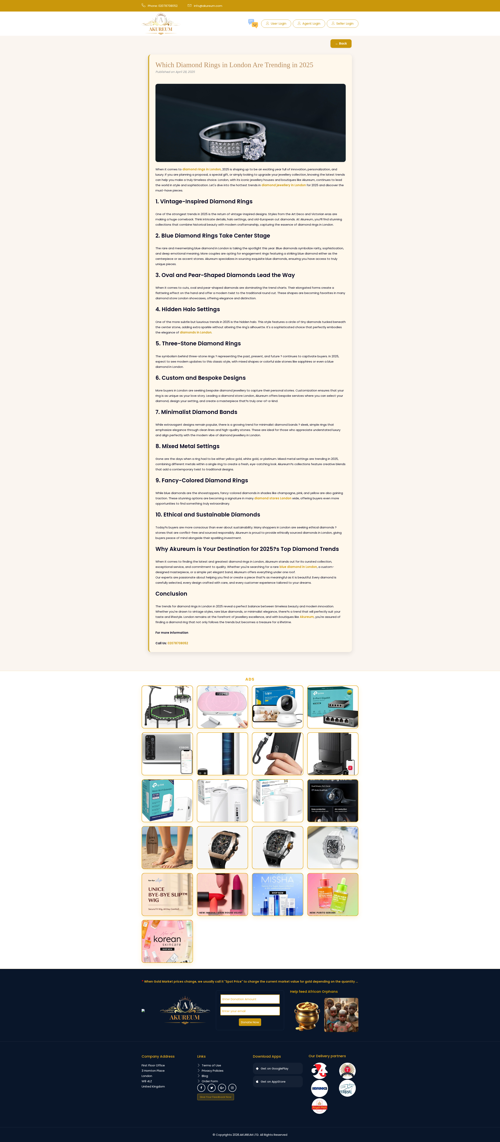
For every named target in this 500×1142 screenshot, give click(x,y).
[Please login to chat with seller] (253, 24)
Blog (205, 1076)
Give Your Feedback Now (215, 1097)
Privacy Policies (212, 1071)
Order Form (210, 1081)
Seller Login (345, 23)
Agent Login (311, 23)
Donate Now (250, 1022)
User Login (278, 23)
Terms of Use (211, 1065)
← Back (341, 43)
